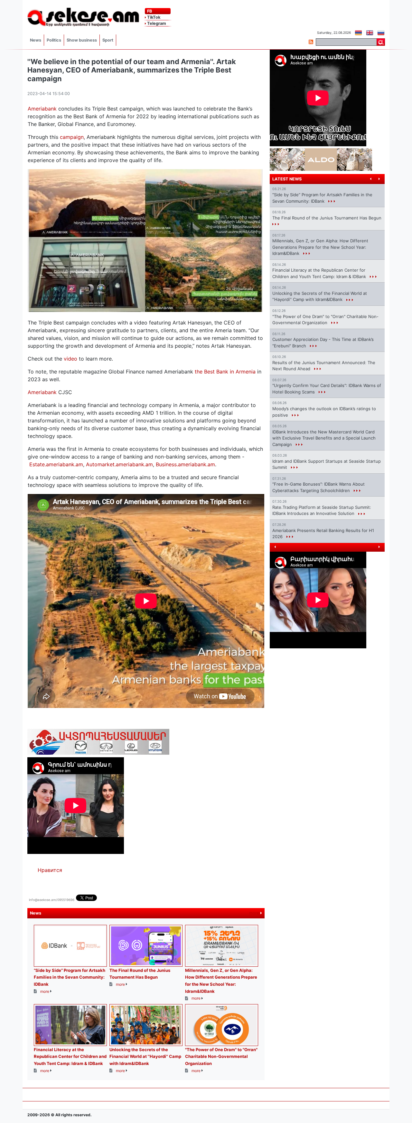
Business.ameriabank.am (185, 464)
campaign (72, 137)
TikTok (153, 17)
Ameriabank (42, 108)
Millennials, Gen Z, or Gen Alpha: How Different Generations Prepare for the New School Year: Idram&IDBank (320, 247)
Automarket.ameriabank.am (119, 464)
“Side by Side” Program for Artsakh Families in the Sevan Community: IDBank (69, 977)
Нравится (50, 870)
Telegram (156, 23)
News (35, 40)
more (254, 913)
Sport (107, 40)
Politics (54, 40)
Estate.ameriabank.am (56, 464)
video (70, 358)
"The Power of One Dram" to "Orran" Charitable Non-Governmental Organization (221, 1056)
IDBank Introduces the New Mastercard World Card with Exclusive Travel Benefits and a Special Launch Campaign (324, 438)
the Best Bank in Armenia (225, 371)
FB (149, 11)
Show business (82, 40)
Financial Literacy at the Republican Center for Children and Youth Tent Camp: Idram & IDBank (70, 1056)
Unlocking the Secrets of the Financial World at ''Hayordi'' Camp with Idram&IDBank (145, 1056)
